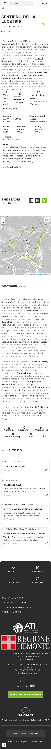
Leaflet (30, 274)
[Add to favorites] (43, 19)
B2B (24, 602)
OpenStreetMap (38, 274)
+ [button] (3, 219)
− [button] (3, 222)
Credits (9, 741)
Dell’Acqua (33, 84)
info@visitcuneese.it (27, 673)
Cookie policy (22, 741)
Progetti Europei (11, 612)
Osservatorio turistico (15, 607)
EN (37, 3)
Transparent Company (25, 734)
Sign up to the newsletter (25, 694)
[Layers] (47, 219)
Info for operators (13, 598)
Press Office (9, 602)
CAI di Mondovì (16, 89)
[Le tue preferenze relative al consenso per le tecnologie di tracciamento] (4, 745)
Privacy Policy (38, 741)
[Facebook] (20, 681)
